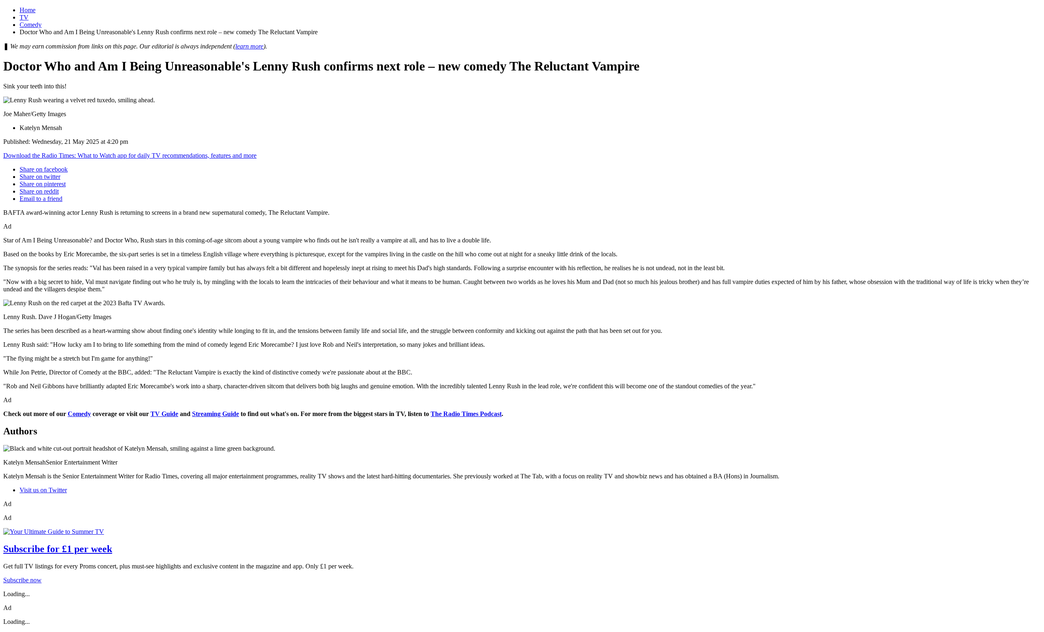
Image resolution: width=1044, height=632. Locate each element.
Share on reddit (39, 191)
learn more (249, 46)
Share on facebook (44, 169)
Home (27, 10)
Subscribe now (22, 580)
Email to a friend (41, 198)
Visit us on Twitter (43, 490)
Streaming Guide (215, 413)
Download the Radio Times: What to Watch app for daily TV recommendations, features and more (130, 155)
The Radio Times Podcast (466, 413)
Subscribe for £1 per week (57, 549)
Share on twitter (40, 176)
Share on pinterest (43, 184)
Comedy (31, 24)
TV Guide (164, 413)
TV (24, 17)
